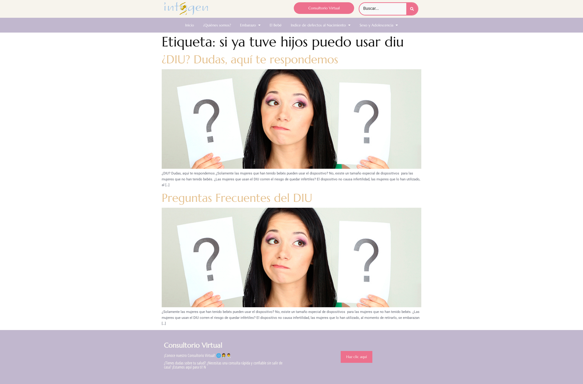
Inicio (189, 25)
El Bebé (276, 25)
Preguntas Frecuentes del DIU (237, 198)
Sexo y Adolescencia (376, 25)
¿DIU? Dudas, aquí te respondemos (250, 59)
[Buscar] (412, 9)
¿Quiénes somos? (217, 25)
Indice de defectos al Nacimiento (318, 25)
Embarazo (248, 25)
